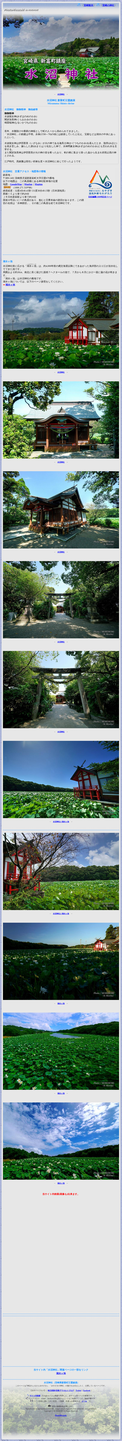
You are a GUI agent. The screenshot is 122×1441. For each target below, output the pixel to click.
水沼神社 (61, 94)
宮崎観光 (88, 5)
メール (84, 1401)
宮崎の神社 (108, 5)
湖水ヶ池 (10, 284)
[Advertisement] (61, 229)
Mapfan (28, 184)
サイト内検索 (35, 1396)
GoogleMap (16, 184)
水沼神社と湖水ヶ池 (61, 822)
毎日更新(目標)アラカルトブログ (61, 1390)
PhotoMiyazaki (61, 1415)
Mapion (39, 184)
